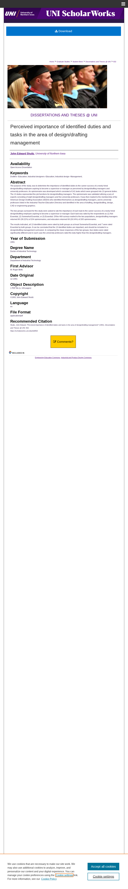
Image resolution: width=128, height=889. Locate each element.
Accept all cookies (103, 866)
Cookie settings (64, 875)
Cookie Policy (49, 879)
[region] (64, 871)
